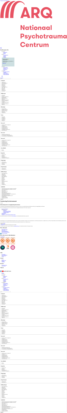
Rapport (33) (3, 174)
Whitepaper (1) (4, 184)
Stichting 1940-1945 (4, 265)
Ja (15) (3, 149)
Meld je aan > (4, 63)
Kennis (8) (3, 156)
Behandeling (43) (4, 97)
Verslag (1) (3, 183)
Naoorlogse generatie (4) (5, 143)
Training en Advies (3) (4, 110)
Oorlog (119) (3, 308)
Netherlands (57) (4, 168)
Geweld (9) (3, 101)
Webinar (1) (3, 120)
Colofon (3, 273)
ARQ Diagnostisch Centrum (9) (6, 194)
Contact (4, 70)
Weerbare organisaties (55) (5, 96)
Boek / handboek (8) (4, 176)
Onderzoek (4, 55)
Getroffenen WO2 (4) (4, 126)
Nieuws (3, 259)
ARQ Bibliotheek (2, 236)
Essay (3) (3, 180)
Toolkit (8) (3, 177)
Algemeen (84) (4, 82)
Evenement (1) (3, 86)
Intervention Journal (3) (5, 181)
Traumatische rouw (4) (4, 128)
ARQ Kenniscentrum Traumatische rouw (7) (7, 195)
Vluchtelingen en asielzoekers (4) (6, 129)
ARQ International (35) (5, 191)
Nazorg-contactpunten (6, 74)
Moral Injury (5, 210)
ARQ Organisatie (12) (4, 296)
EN (2, 76)
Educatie (4, 53)
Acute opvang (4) (4, 108)
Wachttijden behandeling (6, 71)
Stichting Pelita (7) (4, 196)
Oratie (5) (3, 391)
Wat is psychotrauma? (4, 230)
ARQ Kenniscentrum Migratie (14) (6, 193)
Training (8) (3, 164)
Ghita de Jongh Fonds (6, 73)
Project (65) (3, 89)
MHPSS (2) (3, 104)
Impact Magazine (4, 213)
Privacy (3, 272)
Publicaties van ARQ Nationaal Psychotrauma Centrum (8, 214)
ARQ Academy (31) (4, 192)
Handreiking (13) (4, 175)
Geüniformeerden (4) (4, 142)
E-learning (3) (3, 118)
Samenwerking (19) (4, 162)
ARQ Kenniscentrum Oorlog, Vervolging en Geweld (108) (9, 188)
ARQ (1, 47)
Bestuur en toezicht (5, 68)
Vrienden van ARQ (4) (4, 410)
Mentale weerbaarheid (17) (5, 100)
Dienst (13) (3, 84)
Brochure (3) (3, 179)
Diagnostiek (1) (4, 112)
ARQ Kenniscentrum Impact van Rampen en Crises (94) (9, 189)
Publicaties (4, 57)
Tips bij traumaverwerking (5, 231)
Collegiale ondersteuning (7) (5, 102)
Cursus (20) (3, 116)
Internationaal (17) (4, 169)
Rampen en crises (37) (4, 98)
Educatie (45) (3, 85)
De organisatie (3, 254)
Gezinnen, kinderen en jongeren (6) (6, 124)
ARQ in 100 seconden (4, 229)
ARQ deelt (4, 284)
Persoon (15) (3, 88)
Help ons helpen (5, 69)
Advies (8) (3, 163)
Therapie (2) (3, 111)
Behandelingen (5, 52)
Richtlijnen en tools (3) (4, 109)
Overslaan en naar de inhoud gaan (4, 0)
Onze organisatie (5, 67)
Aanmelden (4, 72)
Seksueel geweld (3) (4, 130)
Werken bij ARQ (4, 260)
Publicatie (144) (4, 90)
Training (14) (3, 117)
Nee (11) (3, 150)
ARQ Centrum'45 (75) (4, 403)
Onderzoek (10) (4, 154)
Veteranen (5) (3, 125)
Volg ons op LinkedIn (4, 233)
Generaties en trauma (6, 212)
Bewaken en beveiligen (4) (5, 103)
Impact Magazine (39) (4, 173)
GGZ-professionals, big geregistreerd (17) (7, 135)
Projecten (4, 56)
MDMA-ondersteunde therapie (5, 232)
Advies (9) (3, 155)
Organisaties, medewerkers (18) (6, 134)
